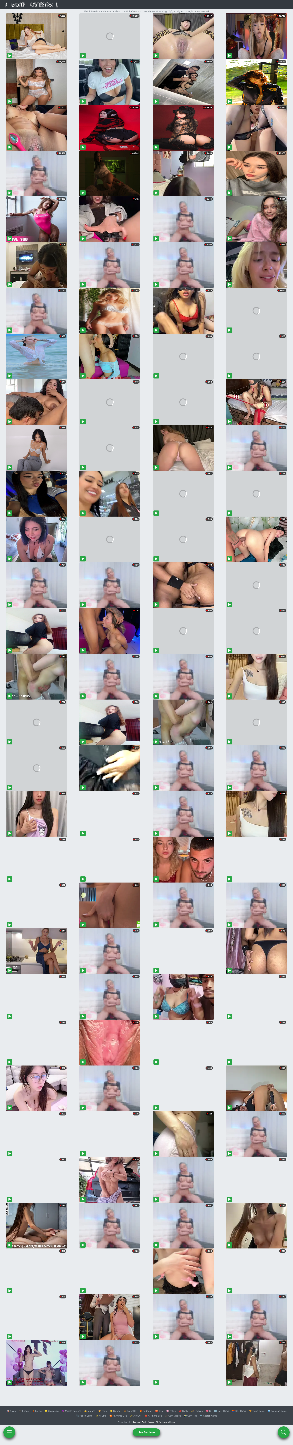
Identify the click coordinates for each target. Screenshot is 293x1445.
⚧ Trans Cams (257, 1411)
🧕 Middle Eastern (71, 1411)
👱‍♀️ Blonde (115, 1411)
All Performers (162, 1422)
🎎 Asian (11, 1411)
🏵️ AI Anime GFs (118, 1415)
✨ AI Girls (100, 1415)
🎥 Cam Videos (173, 1415)
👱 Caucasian (52, 1411)
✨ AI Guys (136, 1415)
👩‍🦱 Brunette (130, 1411)
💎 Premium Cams (277, 1411)
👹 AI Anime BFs (153, 1415)
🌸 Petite (171, 1411)
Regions (136, 1422)
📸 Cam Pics (190, 1415)
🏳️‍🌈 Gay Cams (239, 1411)
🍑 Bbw (159, 1411)
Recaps (151, 1422)
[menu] (9, 1432)
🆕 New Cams (221, 1411)
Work (144, 1422)
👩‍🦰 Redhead (145, 1411)
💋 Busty (183, 1411)
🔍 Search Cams (208, 1415)
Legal (172, 1422)
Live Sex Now (146, 1432)
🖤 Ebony (24, 1411)
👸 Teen (102, 1411)
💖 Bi (208, 1411)
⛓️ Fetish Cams (84, 1415)
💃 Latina (37, 1411)
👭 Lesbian (197, 1411)
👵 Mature (89, 1411)
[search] (284, 1432)
